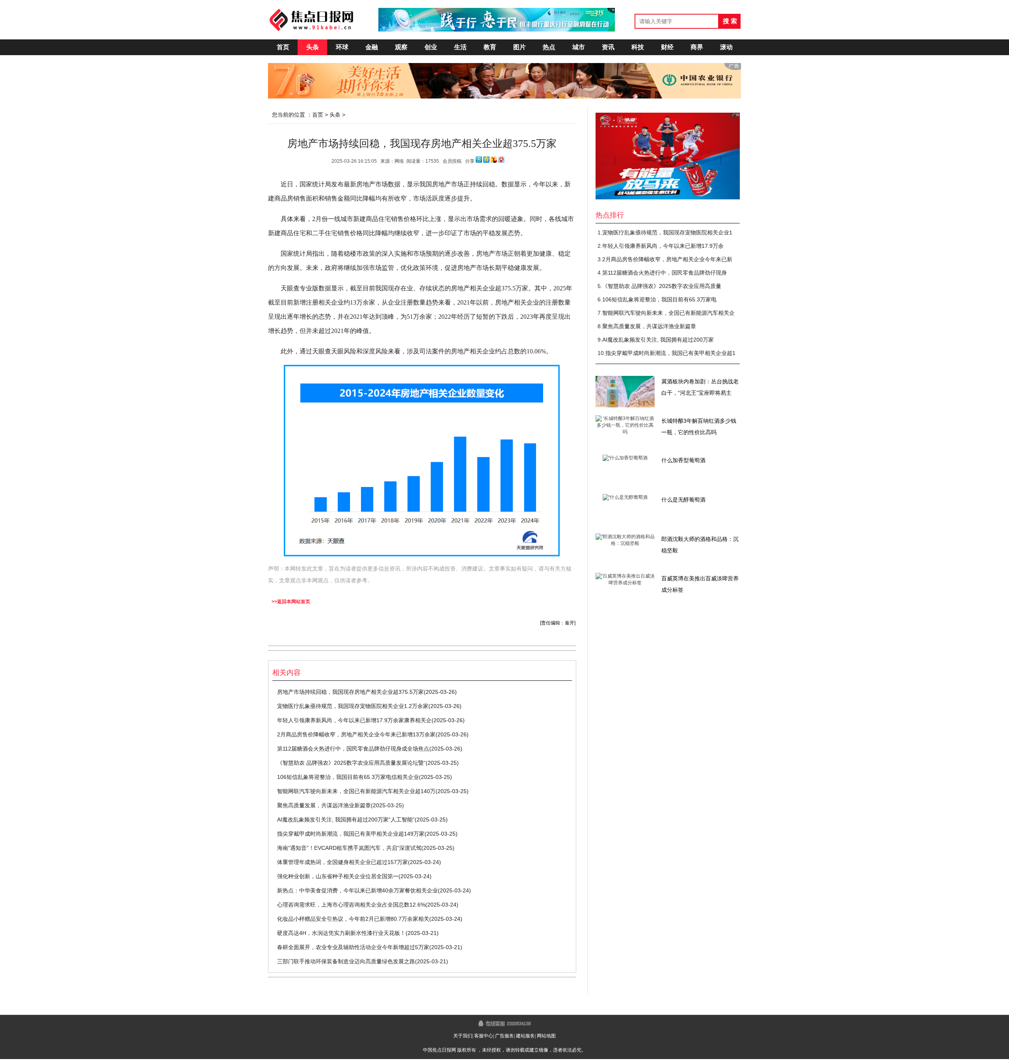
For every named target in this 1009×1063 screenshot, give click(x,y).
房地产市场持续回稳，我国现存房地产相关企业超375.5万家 (350, 692)
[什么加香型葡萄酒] (625, 458)
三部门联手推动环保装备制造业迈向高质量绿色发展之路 (346, 961)
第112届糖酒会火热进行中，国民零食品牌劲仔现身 (664, 272)
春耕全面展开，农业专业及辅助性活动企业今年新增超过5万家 (353, 947)
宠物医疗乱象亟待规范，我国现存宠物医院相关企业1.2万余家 (352, 706)
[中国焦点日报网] (311, 18)
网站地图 (546, 1036)
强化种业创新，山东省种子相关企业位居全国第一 (337, 876)
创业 (430, 47)
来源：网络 (392, 161)
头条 (312, 47)
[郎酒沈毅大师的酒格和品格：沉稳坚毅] (625, 543)
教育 (490, 47)
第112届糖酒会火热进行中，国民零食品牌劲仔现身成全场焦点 (353, 748)
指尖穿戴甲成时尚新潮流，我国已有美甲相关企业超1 (670, 353)
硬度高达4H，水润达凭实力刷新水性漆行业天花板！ (341, 933)
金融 (371, 47)
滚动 (726, 47)
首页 (283, 47)
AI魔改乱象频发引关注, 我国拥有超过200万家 (658, 339)
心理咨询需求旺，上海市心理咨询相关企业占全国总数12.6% (351, 904)
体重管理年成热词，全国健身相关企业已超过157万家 (342, 862)
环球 (342, 47)
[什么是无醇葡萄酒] (625, 497)
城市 (578, 47)
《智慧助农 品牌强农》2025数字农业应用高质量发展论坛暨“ (351, 763)
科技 (637, 47)
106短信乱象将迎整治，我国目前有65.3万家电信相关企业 (348, 777)
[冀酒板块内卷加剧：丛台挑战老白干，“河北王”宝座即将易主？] (625, 406)
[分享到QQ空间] (486, 161)
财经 (667, 47)
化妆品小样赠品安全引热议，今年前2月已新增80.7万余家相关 (353, 919)
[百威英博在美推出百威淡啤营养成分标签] (625, 582)
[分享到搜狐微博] (494, 161)
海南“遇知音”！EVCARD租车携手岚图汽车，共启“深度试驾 (349, 848)
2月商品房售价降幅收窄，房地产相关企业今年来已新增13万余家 (356, 734)
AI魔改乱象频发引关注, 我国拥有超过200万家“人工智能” (346, 819)
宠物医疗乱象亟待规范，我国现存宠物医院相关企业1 (667, 232)
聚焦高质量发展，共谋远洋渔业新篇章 (324, 805)
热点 (549, 47)
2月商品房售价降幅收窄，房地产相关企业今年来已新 (667, 259)
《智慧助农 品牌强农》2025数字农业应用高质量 (661, 286)
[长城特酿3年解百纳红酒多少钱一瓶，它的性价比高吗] (625, 432)
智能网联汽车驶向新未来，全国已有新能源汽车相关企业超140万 (356, 791)
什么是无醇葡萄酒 (683, 499)
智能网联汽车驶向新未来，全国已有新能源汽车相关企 (668, 313)
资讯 (608, 47)
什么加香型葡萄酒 (683, 460)
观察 (401, 47)
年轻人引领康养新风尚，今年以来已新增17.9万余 (663, 246)
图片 (519, 47)
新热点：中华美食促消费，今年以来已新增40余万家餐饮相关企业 (357, 890)
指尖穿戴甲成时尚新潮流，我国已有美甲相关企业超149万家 (350, 834)
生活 (460, 47)
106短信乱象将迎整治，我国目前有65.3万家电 (659, 299)
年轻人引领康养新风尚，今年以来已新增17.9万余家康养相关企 (354, 720)
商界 (697, 47)
